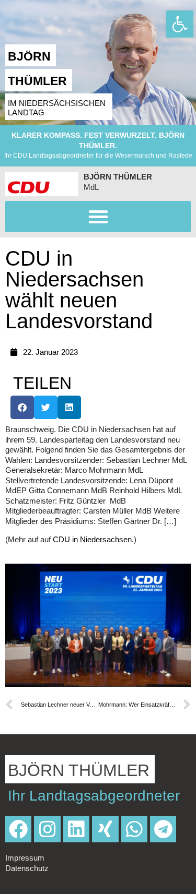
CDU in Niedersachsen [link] (92, 539)
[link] (179, 24)
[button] (98, 216)
